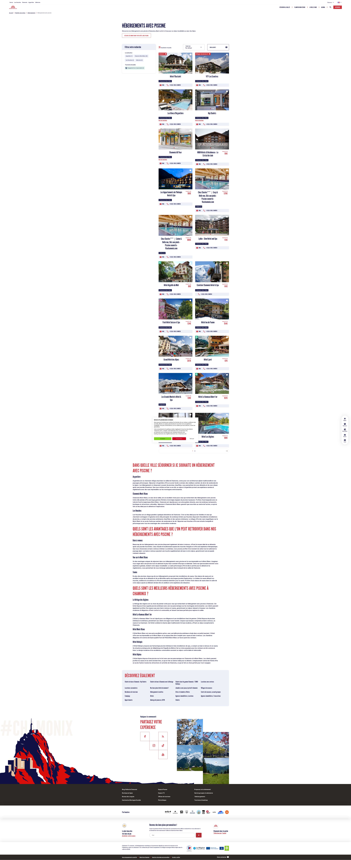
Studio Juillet (176, 857)
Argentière (31, 2)
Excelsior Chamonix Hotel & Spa (208, 285)
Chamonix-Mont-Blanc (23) (141, 56)
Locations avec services (207, 682)
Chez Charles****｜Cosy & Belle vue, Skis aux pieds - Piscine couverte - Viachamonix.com (208, 197)
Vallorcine (37, 2)
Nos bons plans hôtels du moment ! (159, 688)
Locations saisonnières (131, 688)
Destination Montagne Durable (131, 800)
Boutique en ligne (127, 793)
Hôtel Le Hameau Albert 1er (207, 396)
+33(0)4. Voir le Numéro (175, 85)
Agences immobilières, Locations (184, 696)
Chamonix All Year (175, 152)
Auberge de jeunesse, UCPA (157, 700)
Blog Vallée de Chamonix (129, 789)
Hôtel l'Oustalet (175, 76)
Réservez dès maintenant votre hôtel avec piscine (136, 35)
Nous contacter (221, 857)
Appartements (129, 700)
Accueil (11, 13)
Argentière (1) (129, 56)
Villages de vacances (206, 688)
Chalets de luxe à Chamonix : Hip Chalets (135, 682)
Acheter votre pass (128, 836)
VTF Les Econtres (212, 76)
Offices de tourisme (164, 796)
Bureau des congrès (128, 796)
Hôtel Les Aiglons (208, 436)
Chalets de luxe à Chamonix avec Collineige (161, 682)
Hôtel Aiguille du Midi (171, 285)
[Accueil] (13, 7)
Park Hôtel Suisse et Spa (171, 322)
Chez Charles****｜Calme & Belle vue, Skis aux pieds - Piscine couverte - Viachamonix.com (171, 243)
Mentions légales (144, 857)
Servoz (11, 2)
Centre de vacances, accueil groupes (211, 692)
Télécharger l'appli (219, 833)
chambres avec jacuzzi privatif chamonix (187, 688)
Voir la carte (213, 47)
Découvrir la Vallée (285, 7)
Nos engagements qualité (129, 857)
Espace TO (161, 793)
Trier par (187, 46)
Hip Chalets (212, 113)
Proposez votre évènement (202, 789)
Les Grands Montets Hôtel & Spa (171, 398)
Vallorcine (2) (139, 60)
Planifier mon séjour (299, 7)
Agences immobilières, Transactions (211, 696)
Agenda (323, 7)
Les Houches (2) (130, 60)
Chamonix (24, 2)
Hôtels (152, 696)
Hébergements (31, 13)
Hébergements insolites (156, 692)
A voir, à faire (313, 7)
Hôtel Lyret (208, 359)
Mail (163, 85)
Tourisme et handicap (201, 800)
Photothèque (162, 800)
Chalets (178, 700)
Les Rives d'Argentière (175, 113)
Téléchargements (199, 796)
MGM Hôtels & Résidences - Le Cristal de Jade (207, 154)
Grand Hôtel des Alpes (171, 359)
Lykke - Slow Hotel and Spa (207, 238)
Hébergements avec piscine (44, 13)
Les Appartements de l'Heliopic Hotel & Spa (171, 194)
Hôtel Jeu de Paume (208, 322)
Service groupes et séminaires (203, 793)
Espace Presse (162, 789)
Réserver (337, 7)
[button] (175, 108)
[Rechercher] (330, 7)
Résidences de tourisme (131, 692)
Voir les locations (163, 120)
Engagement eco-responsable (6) (136, 68)
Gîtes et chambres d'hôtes (183, 692)
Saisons (329, 2)
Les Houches (17, 2)
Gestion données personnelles (160, 857)
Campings (127, 696)
